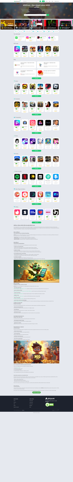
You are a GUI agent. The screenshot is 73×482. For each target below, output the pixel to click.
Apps (49, 1)
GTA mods (26, 291)
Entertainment (56, 31)
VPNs (18, 296)
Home (43, 1)
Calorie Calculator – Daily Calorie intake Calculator (27, 63)
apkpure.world (18, 367)
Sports (35, 31)
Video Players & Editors (28, 31)
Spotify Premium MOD (20, 298)
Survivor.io (23, 291)
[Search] (40, 1)
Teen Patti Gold (16, 293)
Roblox (15, 291)
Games (46, 1)
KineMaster (17, 288)
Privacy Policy (31, 400)
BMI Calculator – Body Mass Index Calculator (49, 63)
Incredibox (15, 298)
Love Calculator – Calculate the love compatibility (27, 71)
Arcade (46, 31)
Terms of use (31, 403)
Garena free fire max (19, 291)
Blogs (52, 1)
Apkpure (23, 410)
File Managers (16, 296)
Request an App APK (36, 392)
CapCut (15, 288)
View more (36, 78)
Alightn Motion (22, 288)
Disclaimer (30, 405)
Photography (40, 31)
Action (17, 31)
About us (15, 402)
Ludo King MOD (20, 293)
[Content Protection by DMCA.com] (49, 406)
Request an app (57, 1)
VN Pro (25, 288)
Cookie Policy (31, 402)
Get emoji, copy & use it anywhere (50, 70)
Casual (50, 31)
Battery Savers (22, 296)
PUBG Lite (30, 291)
